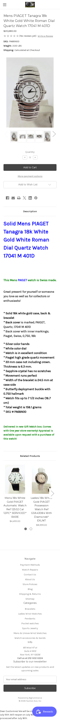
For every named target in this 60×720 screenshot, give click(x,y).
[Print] (18, 198)
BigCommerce (35, 698)
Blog (30, 589)
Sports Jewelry (30, 628)
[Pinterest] (36, 198)
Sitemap (30, 598)
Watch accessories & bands (30, 638)
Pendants (30, 618)
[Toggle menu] (4, 4)
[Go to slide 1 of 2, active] (25, 529)
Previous (6, 134)
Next (54, 134)
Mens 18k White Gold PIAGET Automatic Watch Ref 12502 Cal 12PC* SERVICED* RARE (15, 507)
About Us (30, 579)
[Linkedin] (30, 198)
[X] (24, 198)
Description (30, 211)
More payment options (30, 176)
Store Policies (30, 584)
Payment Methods (30, 564)
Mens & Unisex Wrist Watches (30, 633)
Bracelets (30, 608)
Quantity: (30, 152)
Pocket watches (30, 623)
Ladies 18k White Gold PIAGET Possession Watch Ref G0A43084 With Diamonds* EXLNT (41, 509)
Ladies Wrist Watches (30, 613)
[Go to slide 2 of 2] (31, 529)
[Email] (13, 198)
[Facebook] (7, 198)
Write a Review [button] (45, 36)
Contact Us (30, 574)
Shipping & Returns (30, 594)
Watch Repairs (30, 569)
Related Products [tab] (30, 455)
